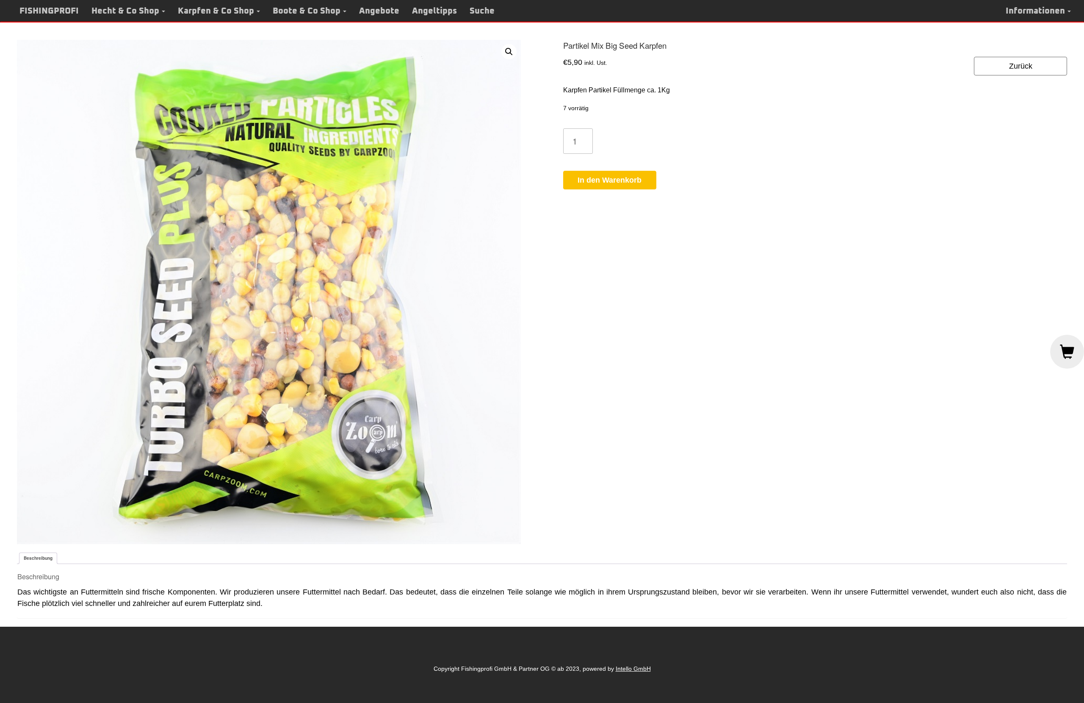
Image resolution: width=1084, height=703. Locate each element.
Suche (482, 11)
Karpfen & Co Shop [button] (216, 11)
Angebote (379, 11)
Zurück (1020, 66)
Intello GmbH (633, 668)
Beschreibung (38, 558)
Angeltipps (434, 11)
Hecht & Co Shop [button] (125, 11)
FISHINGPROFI (49, 11)
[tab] (38, 558)
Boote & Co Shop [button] (306, 11)
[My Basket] (1067, 352)
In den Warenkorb (610, 180)
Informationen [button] (1035, 11)
